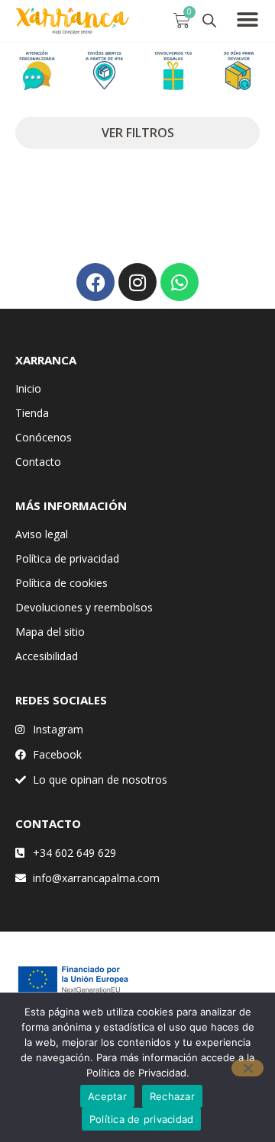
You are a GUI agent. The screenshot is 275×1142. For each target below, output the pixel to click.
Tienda (32, 413)
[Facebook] (95, 282)
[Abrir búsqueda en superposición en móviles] (209, 20)
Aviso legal (41, 534)
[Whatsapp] (179, 282)
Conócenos (43, 437)
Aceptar (107, 1096)
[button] (248, 19)
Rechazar (172, 1096)
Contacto (38, 461)
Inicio (28, 388)
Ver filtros (138, 132)
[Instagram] (137, 282)
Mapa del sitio (50, 631)
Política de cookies (61, 583)
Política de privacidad (67, 558)
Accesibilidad (46, 656)
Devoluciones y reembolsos (84, 607)
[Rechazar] (247, 1068)
